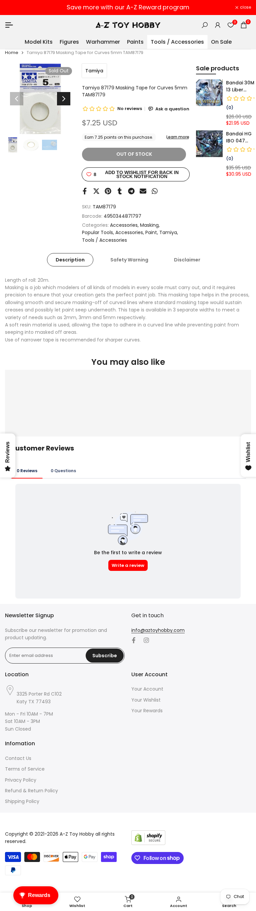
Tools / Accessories (104, 240)
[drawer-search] (204, 25)
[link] (209, 92)
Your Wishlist (146, 700)
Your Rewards (147, 710)
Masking (149, 225)
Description (70, 259)
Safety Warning (129, 259)
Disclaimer (187, 259)
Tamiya (94, 70)
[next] (63, 98)
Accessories (124, 225)
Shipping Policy (22, 801)
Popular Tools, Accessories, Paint (119, 232)
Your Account (147, 689)
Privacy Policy (20, 780)
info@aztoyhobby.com (158, 630)
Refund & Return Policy (31, 790)
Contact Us (18, 758)
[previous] (16, 98)
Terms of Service (25, 769)
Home (11, 52)
